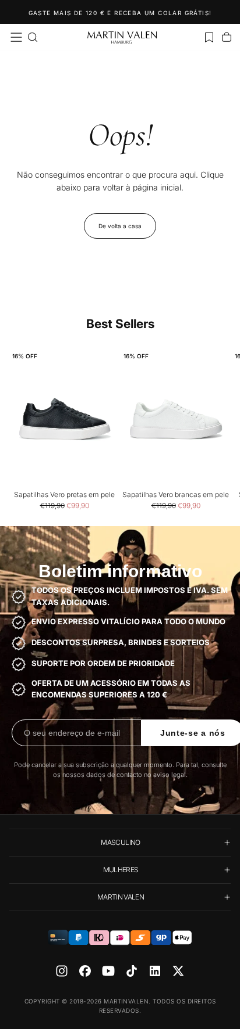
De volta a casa (120, 225)
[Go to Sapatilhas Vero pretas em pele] (64, 419)
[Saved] (209, 37)
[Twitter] (178, 971)
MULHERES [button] (121, 869)
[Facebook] (85, 971)
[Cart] (226, 37)
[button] (16, 37)
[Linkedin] (155, 971)
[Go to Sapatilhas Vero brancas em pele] (176, 419)
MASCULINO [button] (120, 842)
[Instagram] (62, 971)
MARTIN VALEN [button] (120, 897)
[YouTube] (108, 971)
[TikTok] (132, 971)
